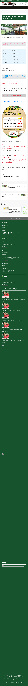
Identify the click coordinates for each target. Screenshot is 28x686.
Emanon (16, 684)
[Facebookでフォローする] (8, 218)
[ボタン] (20, 4)
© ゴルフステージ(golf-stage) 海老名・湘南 (14, 682)
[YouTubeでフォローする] (16, 218)
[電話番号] (23, 4)
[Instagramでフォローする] (11, 218)
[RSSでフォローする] (19, 218)
